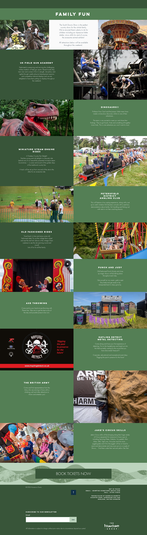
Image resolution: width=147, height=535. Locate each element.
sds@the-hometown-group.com (106, 490)
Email (28, 515)
